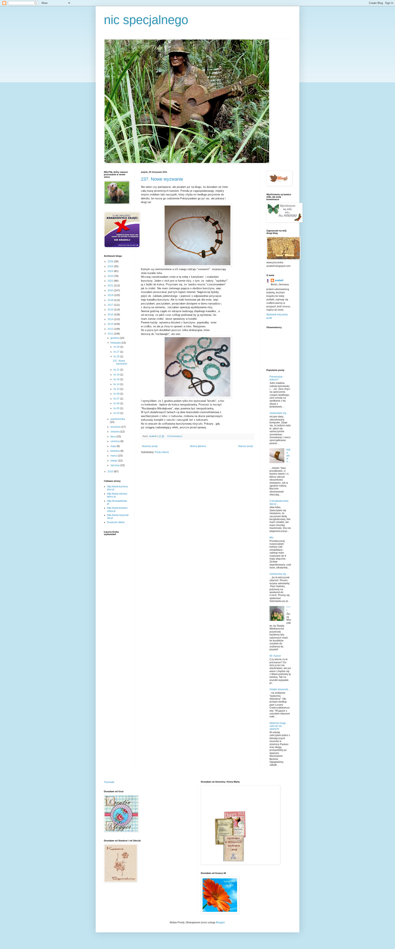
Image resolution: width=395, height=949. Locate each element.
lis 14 (117, 384)
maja (113, 446)
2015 (111, 314)
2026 (111, 261)
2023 (111, 276)
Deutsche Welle (116, 522)
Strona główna (198, 446)
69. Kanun (275, 655)
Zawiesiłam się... (279, 413)
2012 (111, 329)
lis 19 (117, 374)
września (115, 426)
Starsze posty (245, 446)
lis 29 (117, 346)
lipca (113, 436)
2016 (111, 309)
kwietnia (115, 451)
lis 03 (117, 413)
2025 (111, 266)
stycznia (115, 465)
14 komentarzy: (175, 436)
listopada (115, 342)
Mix (271, 537)
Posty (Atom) (162, 452)
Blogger (220, 922)
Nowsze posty (150, 446)
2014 (111, 319)
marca (114, 455)
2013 (111, 324)
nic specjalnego (146, 20)
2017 (111, 304)
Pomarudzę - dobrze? (277, 378)
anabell (279, 280)
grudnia (115, 338)
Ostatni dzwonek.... (280, 689)
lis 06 (117, 403)
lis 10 (117, 389)
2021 (111, 285)
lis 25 (117, 356)
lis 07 (117, 398)
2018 (111, 300)
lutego (114, 460)
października (117, 419)
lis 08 (117, 393)
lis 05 (117, 408)
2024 (111, 271)
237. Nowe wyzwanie (162, 179)
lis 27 (117, 351)
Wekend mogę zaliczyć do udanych (278, 726)
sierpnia (115, 431)
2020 (111, 290)
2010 (111, 471)
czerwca (115, 441)
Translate (109, 782)
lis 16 (117, 379)
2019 (111, 295)
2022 (111, 280)
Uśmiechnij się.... (279, 574)
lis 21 (117, 369)
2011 (111, 333)
